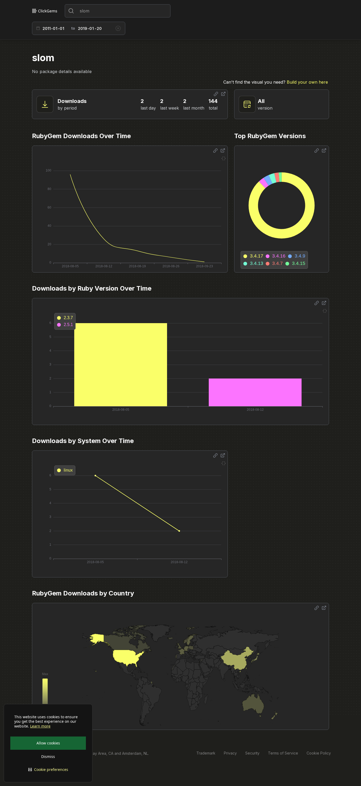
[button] (48, 770)
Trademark (205, 753)
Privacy (230, 753)
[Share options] (216, 94)
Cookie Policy (319, 753)
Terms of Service (283, 753)
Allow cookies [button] (48, 743)
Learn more (40, 726)
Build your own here (307, 82)
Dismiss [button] (48, 756)
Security (252, 753)
